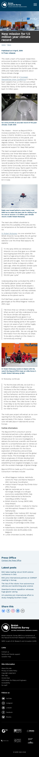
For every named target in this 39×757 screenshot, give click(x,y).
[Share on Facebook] (8, 611)
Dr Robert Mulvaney (9, 233)
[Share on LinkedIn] (18, 611)
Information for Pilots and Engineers (14, 680)
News (9, 45)
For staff (4, 685)
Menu (35, 4)
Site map (5, 675)
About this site (6, 668)
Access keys (6, 678)
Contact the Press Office (11, 560)
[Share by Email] (23, 611)
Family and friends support (11, 654)
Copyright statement (9, 673)
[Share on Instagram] (13, 611)
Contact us (5, 652)
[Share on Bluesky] (3, 611)
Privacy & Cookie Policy (9, 671)
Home (4, 45)
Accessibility (6, 683)
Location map (6, 656)
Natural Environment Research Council (17, 638)
